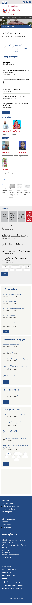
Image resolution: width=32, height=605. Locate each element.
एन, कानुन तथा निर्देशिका (9, 509)
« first (8, 45)
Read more (6, 39)
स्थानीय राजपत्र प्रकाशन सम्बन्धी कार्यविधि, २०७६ (16, 251)
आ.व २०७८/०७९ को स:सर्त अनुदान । (11, 395)
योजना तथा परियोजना (21, 216)
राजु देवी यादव (16, 131)
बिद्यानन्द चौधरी (6, 131)
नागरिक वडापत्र (7, 527)
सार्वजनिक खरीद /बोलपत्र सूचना (11, 506)
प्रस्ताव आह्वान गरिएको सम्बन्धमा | (12, 89)
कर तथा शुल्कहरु (7, 512)
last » (16, 51)
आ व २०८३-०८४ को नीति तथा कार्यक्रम (12, 294)
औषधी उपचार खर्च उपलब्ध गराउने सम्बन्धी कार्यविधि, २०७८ (16, 415)
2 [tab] (16, 29)
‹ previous (18, 45)
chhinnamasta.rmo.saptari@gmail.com (13, 585)
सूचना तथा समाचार (8, 503)
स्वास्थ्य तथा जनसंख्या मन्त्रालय (10, 555)
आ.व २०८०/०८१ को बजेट (9, 315)
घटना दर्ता (5, 522)
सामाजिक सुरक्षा (7, 524)
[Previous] (2, 25)
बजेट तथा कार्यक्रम (5, 216)
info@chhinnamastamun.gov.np (11, 582)
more (5, 112)
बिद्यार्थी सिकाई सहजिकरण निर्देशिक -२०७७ (13, 244)
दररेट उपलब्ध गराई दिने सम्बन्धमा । (11, 344)
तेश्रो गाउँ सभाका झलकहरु (11, 33)
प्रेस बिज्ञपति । (7, 63)
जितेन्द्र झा (5, 169)
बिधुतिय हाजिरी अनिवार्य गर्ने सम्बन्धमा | (14, 96)
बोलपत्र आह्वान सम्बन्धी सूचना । (10, 375)
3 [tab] (18, 29)
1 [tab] (13, 29)
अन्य (5, 274)
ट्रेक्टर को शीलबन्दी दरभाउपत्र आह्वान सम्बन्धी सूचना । (15, 359)
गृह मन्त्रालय (5, 550)
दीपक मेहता (22, 152)
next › (26, 48)
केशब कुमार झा (6, 152)
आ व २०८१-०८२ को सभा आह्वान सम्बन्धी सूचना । (14, 308)
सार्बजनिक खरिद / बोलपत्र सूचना (13, 216)
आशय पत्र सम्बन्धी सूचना (8, 352)
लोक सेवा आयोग (6, 552)
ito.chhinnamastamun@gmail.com (12, 588)
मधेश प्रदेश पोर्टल (6, 557)
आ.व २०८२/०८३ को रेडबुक (9, 301)
